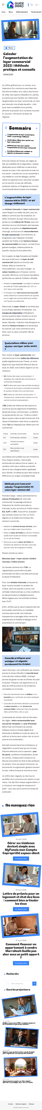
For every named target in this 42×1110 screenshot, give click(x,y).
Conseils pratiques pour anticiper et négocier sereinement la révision (19, 152)
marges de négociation (12, 313)
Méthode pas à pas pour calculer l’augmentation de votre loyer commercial (21, 146)
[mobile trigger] (4, 5)
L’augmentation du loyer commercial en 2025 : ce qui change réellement (20, 135)
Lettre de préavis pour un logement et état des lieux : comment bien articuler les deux (21, 898)
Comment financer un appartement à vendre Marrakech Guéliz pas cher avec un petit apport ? (21, 951)
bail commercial (12, 234)
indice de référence (30, 358)
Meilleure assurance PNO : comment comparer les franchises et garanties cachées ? (19, 1023)
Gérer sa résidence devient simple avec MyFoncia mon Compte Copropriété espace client (21, 848)
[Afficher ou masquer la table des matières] (34, 128)
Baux (11, 48)
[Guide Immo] (15, 5)
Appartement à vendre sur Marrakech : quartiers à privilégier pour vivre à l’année (18, 1081)
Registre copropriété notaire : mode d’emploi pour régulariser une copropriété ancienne (18, 1052)
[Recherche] (31, 4)
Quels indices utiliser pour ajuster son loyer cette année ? (20, 141)
